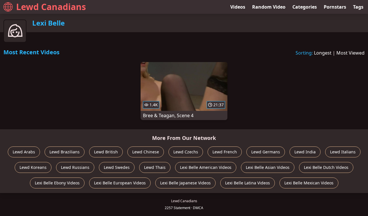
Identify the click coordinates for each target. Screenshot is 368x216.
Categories (304, 7)
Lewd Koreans (33, 167)
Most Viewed (350, 53)
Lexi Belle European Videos (120, 183)
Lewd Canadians (51, 7)
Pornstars (335, 7)
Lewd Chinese (145, 152)
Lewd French (224, 152)
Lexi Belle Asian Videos (268, 167)
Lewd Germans (265, 152)
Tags (358, 7)
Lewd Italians (343, 152)
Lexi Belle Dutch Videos (326, 167)
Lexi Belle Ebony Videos (57, 183)
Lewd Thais (155, 167)
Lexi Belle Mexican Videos (309, 183)
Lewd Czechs (185, 152)
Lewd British (106, 152)
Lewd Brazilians (64, 152)
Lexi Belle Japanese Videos (185, 183)
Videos (237, 7)
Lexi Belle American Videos (205, 167)
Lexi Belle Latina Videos (247, 183)
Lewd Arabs (24, 152)
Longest (322, 53)
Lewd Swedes (117, 167)
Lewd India (305, 152)
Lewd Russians (75, 167)
